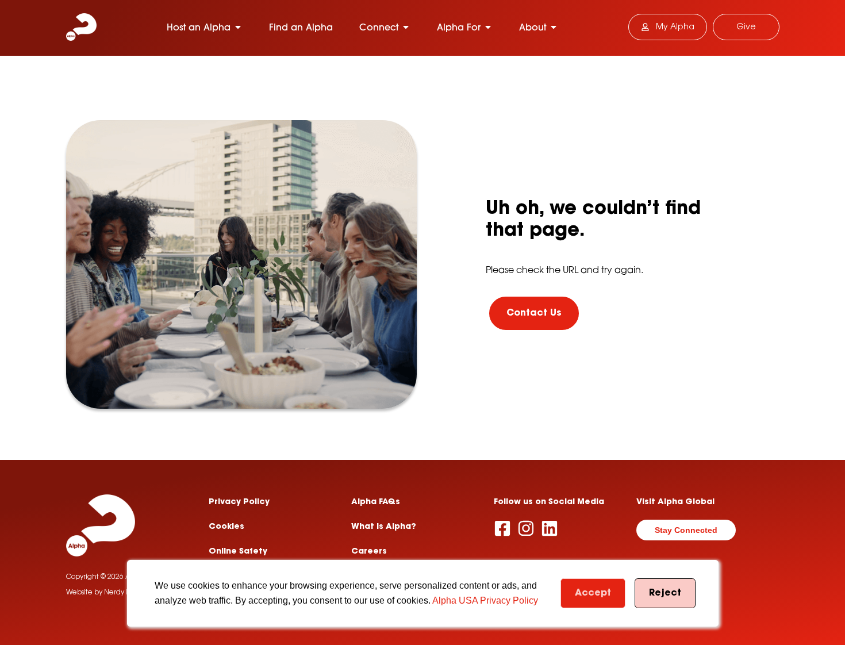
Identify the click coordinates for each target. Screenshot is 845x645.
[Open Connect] (405, 27)
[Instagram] (526, 528)
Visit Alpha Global (675, 502)
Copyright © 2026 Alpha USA (113, 577)
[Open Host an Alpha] (238, 27)
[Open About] (553, 27)
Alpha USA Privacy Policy (485, 600)
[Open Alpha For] (488, 27)
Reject (665, 593)
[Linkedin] (549, 528)
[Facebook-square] (502, 528)
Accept (593, 593)
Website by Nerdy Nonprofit (111, 592)
